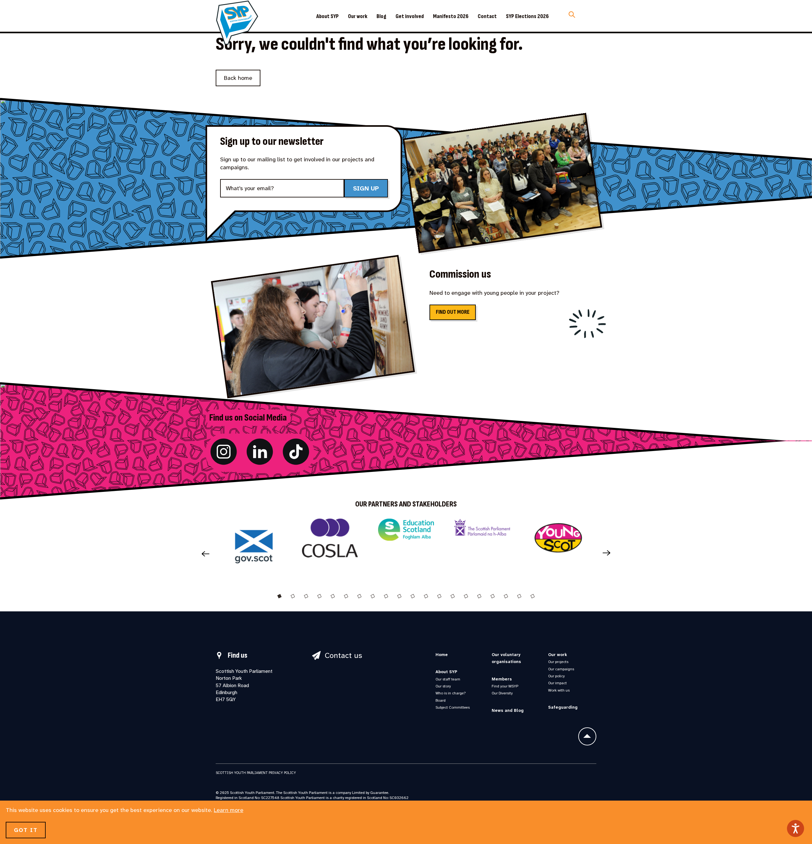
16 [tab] (479, 596)
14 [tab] (452, 596)
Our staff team (447, 679)
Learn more (228, 810)
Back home (238, 78)
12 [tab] (426, 596)
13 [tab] (439, 596)
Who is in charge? (450, 693)
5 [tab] (332, 596)
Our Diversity (502, 693)
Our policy (556, 676)
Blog (381, 16)
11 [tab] (412, 596)
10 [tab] (399, 596)
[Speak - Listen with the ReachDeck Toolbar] (795, 828)
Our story (443, 686)
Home (441, 654)
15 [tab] (466, 596)
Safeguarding (563, 707)
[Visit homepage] (237, 22)
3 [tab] (306, 596)
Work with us (559, 690)
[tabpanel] (254, 549)
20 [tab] (532, 596)
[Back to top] (587, 736)
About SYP (327, 16)
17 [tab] (492, 596)
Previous (203, 553)
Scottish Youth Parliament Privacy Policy (256, 772)
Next (609, 553)
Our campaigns (561, 669)
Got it (25, 830)
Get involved (410, 16)
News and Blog (508, 710)
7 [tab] (359, 596)
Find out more (452, 312)
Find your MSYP (505, 686)
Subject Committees (452, 707)
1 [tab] (279, 596)
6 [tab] (346, 596)
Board (440, 700)
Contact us (343, 655)
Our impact (557, 683)
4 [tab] (319, 596)
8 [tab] (372, 596)
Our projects (558, 661)
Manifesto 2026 (450, 16)
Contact (487, 16)
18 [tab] (506, 596)
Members (502, 679)
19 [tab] (519, 596)
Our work (357, 16)
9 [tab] (386, 596)
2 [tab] (292, 596)
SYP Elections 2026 (527, 16)
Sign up (366, 188)
